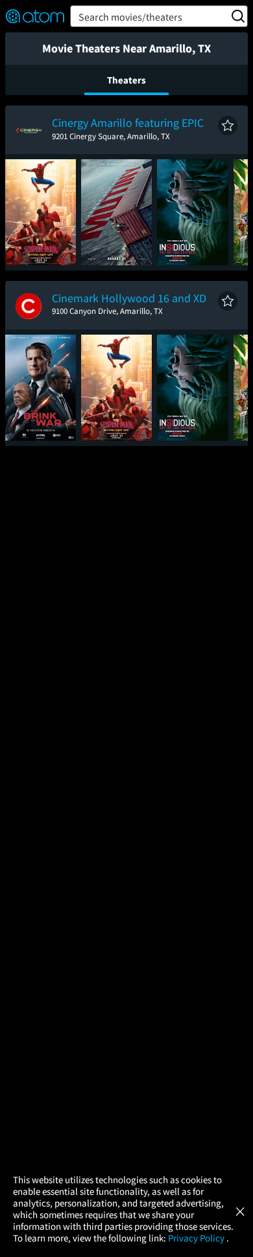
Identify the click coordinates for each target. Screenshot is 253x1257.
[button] (227, 125)
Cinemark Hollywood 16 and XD (129, 298)
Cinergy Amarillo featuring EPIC (128, 122)
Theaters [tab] (126, 80)
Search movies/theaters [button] (130, 16)
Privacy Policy (197, 1238)
